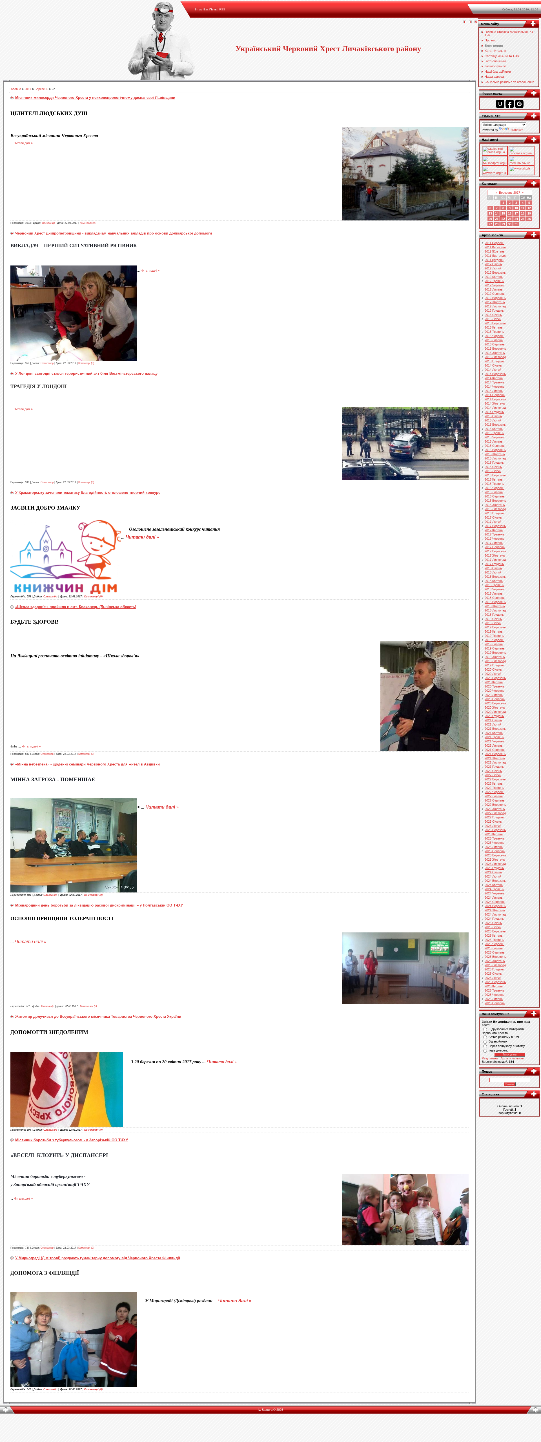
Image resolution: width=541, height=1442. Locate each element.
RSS (222, 9)
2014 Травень (494, 382)
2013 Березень (495, 323)
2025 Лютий (493, 927)
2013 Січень (493, 314)
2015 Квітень (494, 428)
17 (516, 213)
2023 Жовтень (495, 859)
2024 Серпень (495, 901)
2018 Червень (494, 589)
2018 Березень (495, 576)
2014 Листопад (495, 407)
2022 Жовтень (495, 809)
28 (496, 224)
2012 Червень (494, 285)
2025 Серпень (495, 952)
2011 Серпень (494, 243)
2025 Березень (495, 931)
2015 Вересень (495, 450)
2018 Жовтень (495, 606)
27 (490, 224)
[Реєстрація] (470, 22)
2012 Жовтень (495, 302)
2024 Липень (494, 897)
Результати (490, 1058)
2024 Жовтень (495, 910)
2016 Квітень (494, 479)
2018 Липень (494, 593)
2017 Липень (494, 542)
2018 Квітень (494, 580)
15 (503, 213)
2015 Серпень (495, 445)
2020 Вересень (495, 703)
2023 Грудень (494, 868)
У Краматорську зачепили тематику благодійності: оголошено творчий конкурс (87, 492)
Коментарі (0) (88, 223)
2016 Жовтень (495, 504)
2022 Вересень (495, 804)
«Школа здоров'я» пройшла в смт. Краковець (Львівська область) (75, 607)
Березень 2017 (509, 192)
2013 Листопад (495, 357)
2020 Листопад (495, 711)
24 (516, 218)
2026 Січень (493, 973)
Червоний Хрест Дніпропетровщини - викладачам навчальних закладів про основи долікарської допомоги (113, 233)
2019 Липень (494, 644)
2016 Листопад (495, 509)
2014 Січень (493, 365)
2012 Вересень (495, 298)
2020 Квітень (494, 682)
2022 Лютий (493, 775)
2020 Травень (494, 686)
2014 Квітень (494, 378)
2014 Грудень (494, 412)
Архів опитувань (512, 1058)
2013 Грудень (494, 361)
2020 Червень (494, 690)
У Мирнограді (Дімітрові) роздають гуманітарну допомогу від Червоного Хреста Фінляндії (97, 1258)
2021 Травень (494, 737)
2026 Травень (494, 990)
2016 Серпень (495, 496)
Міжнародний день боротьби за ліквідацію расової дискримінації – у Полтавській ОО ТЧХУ (99, 905)
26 (529, 218)
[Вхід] (476, 22)
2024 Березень (495, 880)
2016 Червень (494, 488)
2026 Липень (494, 999)
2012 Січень (493, 264)
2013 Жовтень (495, 352)
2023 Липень (494, 847)
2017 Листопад (495, 559)
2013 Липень (494, 340)
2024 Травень (494, 889)
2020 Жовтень (495, 707)
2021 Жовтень (495, 758)
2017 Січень (493, 517)
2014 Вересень (495, 399)
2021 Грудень (494, 766)
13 (490, 213)
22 (503, 218)
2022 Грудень (494, 817)
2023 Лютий (493, 825)
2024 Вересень (495, 906)
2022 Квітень (494, 783)
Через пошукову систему (507, 1046)
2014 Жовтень (495, 403)
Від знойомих (498, 1041)
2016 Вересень (495, 500)
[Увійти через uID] (500, 104)
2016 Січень (493, 466)
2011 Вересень (495, 247)
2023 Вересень (495, 855)
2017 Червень (494, 538)
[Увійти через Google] (519, 104)
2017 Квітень (494, 530)
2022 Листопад (495, 813)
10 (516, 208)
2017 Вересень (495, 551)
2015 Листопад (495, 458)
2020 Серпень (495, 699)
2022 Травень (494, 787)
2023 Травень (494, 838)
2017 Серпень (495, 547)
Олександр (48, 223)
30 (509, 224)
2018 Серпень (495, 597)
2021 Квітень (494, 733)
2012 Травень (494, 281)
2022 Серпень (495, 800)
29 (503, 224)
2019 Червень (494, 640)
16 (509, 213)
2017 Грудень (494, 564)
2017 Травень (494, 534)
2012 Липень (494, 289)
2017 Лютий (493, 521)
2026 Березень (495, 982)
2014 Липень (494, 390)
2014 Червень (494, 386)
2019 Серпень (495, 648)
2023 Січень (493, 821)
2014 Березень (495, 374)
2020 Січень (493, 669)
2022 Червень (494, 792)
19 (529, 213)
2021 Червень (494, 741)
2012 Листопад (495, 306)
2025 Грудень (494, 969)
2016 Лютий (493, 471)
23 (509, 218)
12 (529, 208)
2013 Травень (494, 331)
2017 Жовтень (495, 555)
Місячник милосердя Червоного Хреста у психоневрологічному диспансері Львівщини (95, 97)
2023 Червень (494, 842)
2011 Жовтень (495, 251)
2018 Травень (494, 585)
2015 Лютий (493, 420)
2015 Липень (494, 441)
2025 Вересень (495, 956)
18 (522, 213)
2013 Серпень (495, 344)
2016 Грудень (494, 513)
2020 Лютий (493, 673)
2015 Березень (495, 424)
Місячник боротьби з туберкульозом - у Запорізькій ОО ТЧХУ (71, 1140)
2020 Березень (495, 678)
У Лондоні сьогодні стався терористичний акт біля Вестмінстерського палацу (86, 373)
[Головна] (464, 22)
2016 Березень (495, 475)
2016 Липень (494, 492)
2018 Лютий (493, 572)
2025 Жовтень (495, 961)
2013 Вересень (495, 348)
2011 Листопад (495, 255)
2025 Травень (494, 939)
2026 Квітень (494, 986)
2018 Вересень (495, 602)
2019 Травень (494, 635)
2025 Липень (494, 948)
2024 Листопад (495, 914)
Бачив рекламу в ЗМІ (504, 1037)
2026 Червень (494, 994)
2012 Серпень (495, 293)
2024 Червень (494, 893)
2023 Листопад (495, 863)
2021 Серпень (495, 749)
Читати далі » (23, 143)
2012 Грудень (494, 310)
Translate (516, 129)
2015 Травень (494, 433)
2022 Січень (493, 771)
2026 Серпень (495, 1003)
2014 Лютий (493, 369)
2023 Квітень (494, 834)
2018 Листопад (495, 610)
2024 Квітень (494, 885)
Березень (41, 89)
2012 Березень (495, 272)
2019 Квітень (494, 631)
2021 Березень (495, 728)
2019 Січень (493, 618)
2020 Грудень (494, 716)
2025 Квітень (494, 935)
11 (522, 208)
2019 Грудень (494, 665)
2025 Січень (493, 923)
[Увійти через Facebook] (509, 104)
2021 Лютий (493, 724)
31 (516, 224)
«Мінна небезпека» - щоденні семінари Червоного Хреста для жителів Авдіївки (87, 764)
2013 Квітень (494, 327)
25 (522, 218)
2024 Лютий (493, 876)
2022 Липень (494, 796)
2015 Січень (493, 416)
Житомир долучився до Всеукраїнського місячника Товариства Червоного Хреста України (98, 1016)
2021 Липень (494, 745)
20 (490, 218)
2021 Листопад (495, 762)
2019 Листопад (495, 661)
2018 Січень (493, 568)
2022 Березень (495, 779)
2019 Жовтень (495, 657)
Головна (15, 89)
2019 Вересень (495, 652)
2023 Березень (495, 830)
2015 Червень (494, 437)
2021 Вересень (495, 754)
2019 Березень (495, 627)
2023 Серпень (495, 851)
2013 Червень (494, 336)
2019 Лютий (493, 623)
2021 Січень (493, 720)
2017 (28, 89)
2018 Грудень (494, 614)
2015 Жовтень (495, 454)
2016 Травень (494, 483)
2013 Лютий (493, 319)
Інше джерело (498, 1050)
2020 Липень (494, 695)
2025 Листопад (495, 965)
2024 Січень (493, 872)
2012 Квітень (494, 276)
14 (496, 213)
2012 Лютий (493, 268)
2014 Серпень (495, 395)
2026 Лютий (493, 977)
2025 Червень (494, 944)
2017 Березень (495, 526)
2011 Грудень (494, 260)
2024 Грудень (494, 918)
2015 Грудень (494, 462)
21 (496, 218)
